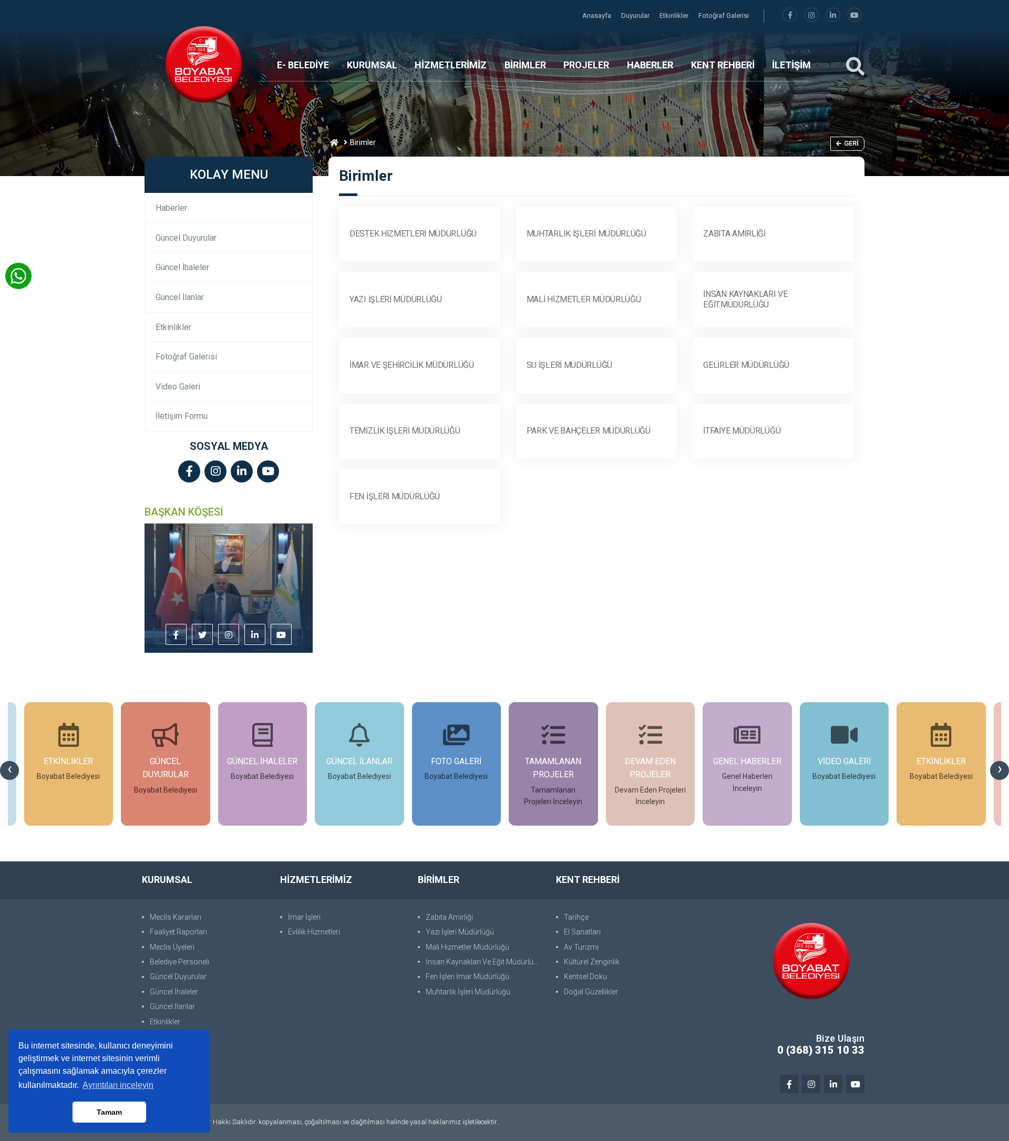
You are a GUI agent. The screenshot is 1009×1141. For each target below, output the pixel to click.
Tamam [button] (109, 1112)
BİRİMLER (525, 64)
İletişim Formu (182, 416)
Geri (851, 143)
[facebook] (790, 15)
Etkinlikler (675, 15)
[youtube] (854, 15)
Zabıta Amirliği (734, 234)
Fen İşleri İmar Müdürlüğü (467, 976)
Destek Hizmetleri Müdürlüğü (413, 234)
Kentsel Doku (585, 976)
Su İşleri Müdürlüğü (569, 365)
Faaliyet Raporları (178, 932)
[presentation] (9, 770)
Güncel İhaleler (182, 267)
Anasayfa (597, 15)
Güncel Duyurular (186, 238)
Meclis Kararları (175, 917)
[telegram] (202, 635)
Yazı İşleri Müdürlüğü (395, 299)
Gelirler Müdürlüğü (746, 365)
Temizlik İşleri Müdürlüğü (404, 431)
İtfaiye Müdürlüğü (741, 431)
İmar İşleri (304, 917)
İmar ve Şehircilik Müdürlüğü (411, 365)
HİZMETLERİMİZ (451, 64)
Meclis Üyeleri (172, 947)
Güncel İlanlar (180, 297)
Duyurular (636, 15)
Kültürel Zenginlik (592, 962)
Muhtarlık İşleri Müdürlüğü (586, 234)
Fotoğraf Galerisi (723, 15)
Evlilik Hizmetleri (314, 932)
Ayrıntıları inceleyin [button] (118, 1085)
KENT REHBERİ (723, 64)
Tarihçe (576, 917)
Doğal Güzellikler (591, 992)
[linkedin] (833, 15)
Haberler (171, 208)
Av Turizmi (581, 947)
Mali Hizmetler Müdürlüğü (584, 299)
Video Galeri (178, 387)
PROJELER (586, 64)
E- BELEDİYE (303, 64)
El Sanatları (582, 932)
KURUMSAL (372, 64)
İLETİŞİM (791, 64)
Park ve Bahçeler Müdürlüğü (589, 431)
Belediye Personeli (179, 962)
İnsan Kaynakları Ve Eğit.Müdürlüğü (745, 299)
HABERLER (650, 64)
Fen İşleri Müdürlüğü (394, 496)
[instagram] (811, 15)
